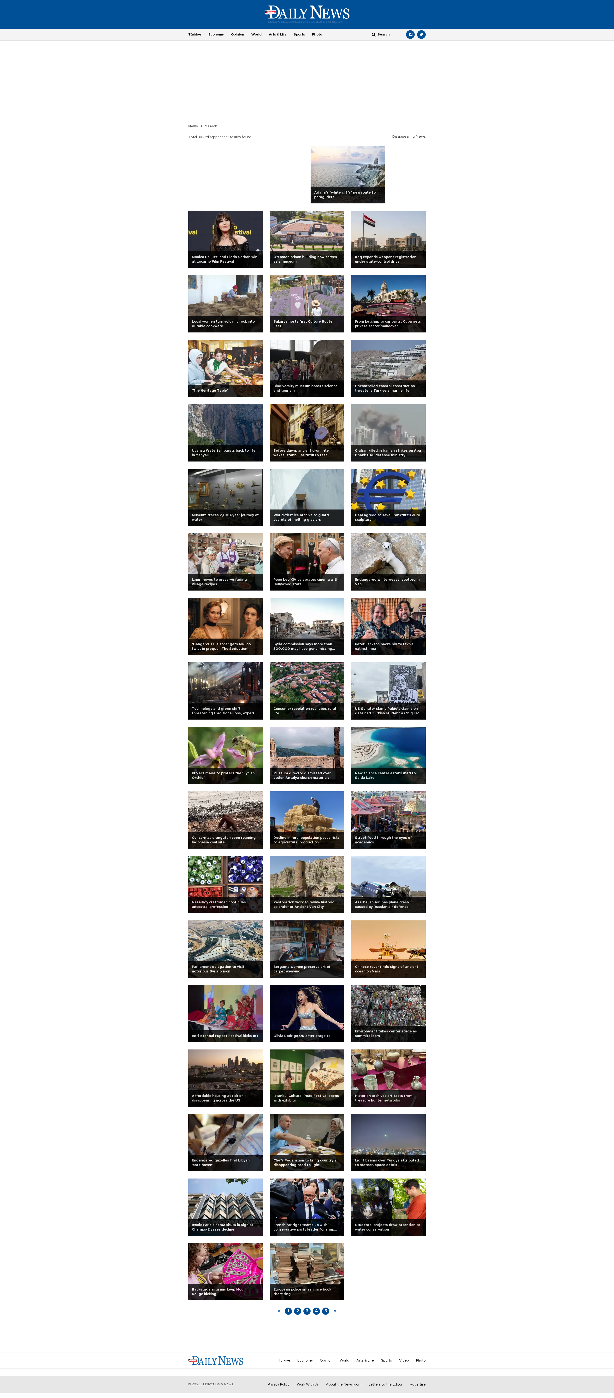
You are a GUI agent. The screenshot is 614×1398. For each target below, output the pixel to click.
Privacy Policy (278, 1384)
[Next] (335, 1311)
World (256, 34)
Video (404, 1360)
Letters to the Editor (385, 1384)
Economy (216, 34)
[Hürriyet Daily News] (307, 14)
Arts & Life (278, 34)
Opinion (237, 34)
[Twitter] (421, 34)
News (193, 126)
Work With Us (308, 1384)
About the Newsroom (343, 1384)
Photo (317, 34)
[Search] (374, 34)
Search (211, 126)
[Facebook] (410, 34)
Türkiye (194, 34)
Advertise (418, 1384)
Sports (299, 34)
